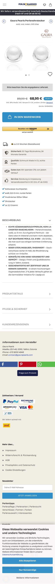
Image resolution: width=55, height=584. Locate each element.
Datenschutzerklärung (12, 554)
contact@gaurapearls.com (20, 355)
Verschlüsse (8, 510)
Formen (19, 510)
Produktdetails (12, 293)
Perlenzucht (35, 506)
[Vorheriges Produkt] (4, 21)
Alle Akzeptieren (27, 560)
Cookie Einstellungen (15, 470)
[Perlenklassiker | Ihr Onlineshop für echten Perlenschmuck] (27, 4)
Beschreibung (11, 220)
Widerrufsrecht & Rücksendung (20, 455)
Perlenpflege (8, 506)
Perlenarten (22, 506)
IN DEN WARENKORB (27, 117)
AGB (7, 460)
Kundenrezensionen (15, 324)
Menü (4, 4)
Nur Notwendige (27, 570)
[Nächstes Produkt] (51, 21)
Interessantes (25, 513)
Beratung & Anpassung (26, 179)
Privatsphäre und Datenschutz (20, 465)
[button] (27, 130)
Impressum (10, 450)
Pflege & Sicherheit (14, 309)
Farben (28, 510)
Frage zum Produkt (27, 373)
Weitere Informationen (27, 577)
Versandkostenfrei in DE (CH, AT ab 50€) (29, 182)
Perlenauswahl (9, 513)
